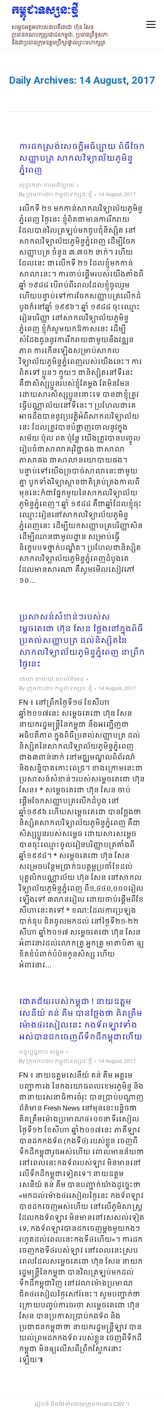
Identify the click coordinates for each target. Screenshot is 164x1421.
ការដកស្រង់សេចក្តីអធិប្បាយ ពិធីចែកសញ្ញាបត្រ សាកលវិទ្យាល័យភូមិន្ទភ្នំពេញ (82, 159)
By (55, 195)
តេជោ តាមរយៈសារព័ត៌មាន (51, 679)
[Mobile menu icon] (151, 24)
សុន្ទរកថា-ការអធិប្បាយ (46, 185)
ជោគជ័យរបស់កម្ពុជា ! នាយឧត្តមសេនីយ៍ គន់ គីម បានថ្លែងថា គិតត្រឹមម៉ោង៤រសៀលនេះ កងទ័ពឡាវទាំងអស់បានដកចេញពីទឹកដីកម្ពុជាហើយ (81, 1020)
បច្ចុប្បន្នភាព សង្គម (41, 1052)
